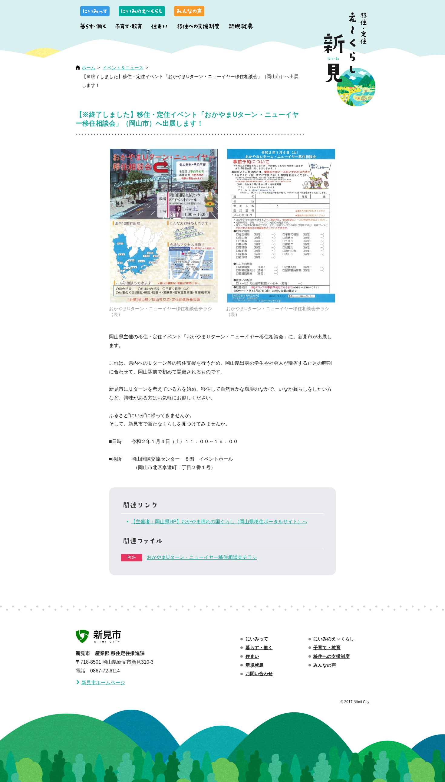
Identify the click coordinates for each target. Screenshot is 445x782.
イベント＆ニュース (123, 67)
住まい (159, 27)
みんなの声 (189, 12)
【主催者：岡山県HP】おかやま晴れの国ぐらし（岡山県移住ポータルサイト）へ (219, 521)
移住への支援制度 (197, 27)
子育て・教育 (128, 27)
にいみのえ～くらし (142, 12)
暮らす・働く (93, 27)
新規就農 (241, 27)
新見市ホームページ (103, 682)
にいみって (95, 12)
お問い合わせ (259, 673)
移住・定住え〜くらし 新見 (349, 59)
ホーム (88, 67)
